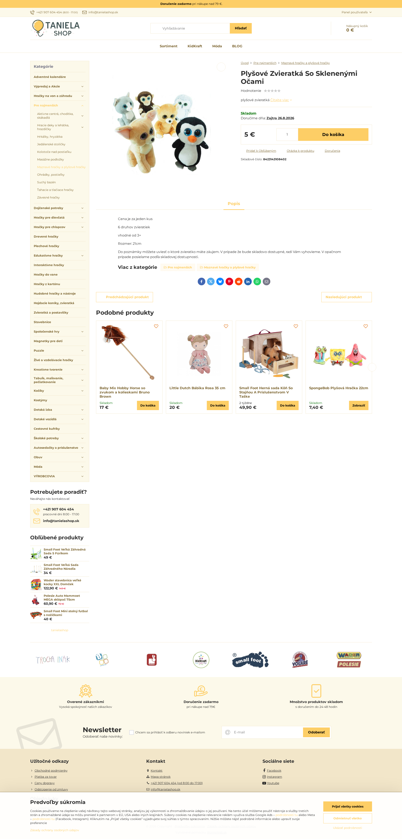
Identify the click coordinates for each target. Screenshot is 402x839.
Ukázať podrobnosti (347, 828)
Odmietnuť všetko (347, 818)
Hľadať (241, 28)
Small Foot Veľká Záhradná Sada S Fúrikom (65, 551)
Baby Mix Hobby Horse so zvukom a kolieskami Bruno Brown (125, 392)
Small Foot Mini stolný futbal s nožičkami (66, 613)
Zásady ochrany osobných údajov (54, 830)
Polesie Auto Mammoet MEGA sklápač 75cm (62, 597)
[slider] (272, 90)
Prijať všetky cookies (347, 806)
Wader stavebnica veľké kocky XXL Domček (62, 582)
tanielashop (59, 630)
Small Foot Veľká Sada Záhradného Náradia (61, 567)
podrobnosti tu (287, 815)
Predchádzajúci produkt (127, 297)
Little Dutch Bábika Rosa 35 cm (197, 388)
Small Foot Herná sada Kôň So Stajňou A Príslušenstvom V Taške (266, 392)
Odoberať (316, 732)
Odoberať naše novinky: (103, 736)
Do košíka (333, 134)
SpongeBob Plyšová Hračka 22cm (338, 388)
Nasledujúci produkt (344, 297)
